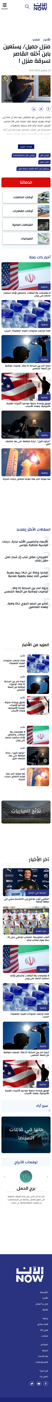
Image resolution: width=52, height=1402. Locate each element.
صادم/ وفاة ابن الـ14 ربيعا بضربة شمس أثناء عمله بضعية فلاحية (27, 574)
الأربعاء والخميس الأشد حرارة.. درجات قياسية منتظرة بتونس (25, 543)
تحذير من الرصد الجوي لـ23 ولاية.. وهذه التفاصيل (27, 605)
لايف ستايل (42, 1324)
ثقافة (45, 1310)
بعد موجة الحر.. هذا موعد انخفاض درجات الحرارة (27, 479)
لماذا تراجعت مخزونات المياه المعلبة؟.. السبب (27, 331)
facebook (45, 1383)
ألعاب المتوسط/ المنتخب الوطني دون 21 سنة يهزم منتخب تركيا (28, 938)
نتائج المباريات (26, 811)
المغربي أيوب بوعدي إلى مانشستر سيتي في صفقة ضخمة (26, 900)
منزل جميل (44, 162)
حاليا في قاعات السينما (26, 1134)
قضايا (36, 39)
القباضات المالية (22, 224)
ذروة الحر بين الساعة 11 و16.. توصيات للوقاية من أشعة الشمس (28, 367)
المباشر (44, 1344)
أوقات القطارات (23, 211)
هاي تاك (44, 1330)
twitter (32, 1383)
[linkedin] (33, 110)
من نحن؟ (44, 1371)
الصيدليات (27, 238)
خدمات (44, 1336)
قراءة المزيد (26, 147)
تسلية (45, 1350)
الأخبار (47, 39)
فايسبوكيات (41, 1362)
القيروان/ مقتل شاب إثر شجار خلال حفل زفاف (26, 558)
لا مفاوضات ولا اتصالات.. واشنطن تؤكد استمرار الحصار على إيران (27, 294)
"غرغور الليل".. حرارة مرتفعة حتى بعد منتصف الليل (28, 442)
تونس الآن (44, 155)
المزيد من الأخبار (35, 645)
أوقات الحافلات (23, 197)
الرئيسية (44, 1292)
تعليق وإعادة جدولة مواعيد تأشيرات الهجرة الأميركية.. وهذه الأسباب (28, 404)
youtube (39, 1383)
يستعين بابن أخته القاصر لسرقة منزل (33, 169)
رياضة (45, 1318)
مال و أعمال (42, 1304)
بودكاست (43, 1356)
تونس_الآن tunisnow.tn (24, 155)
